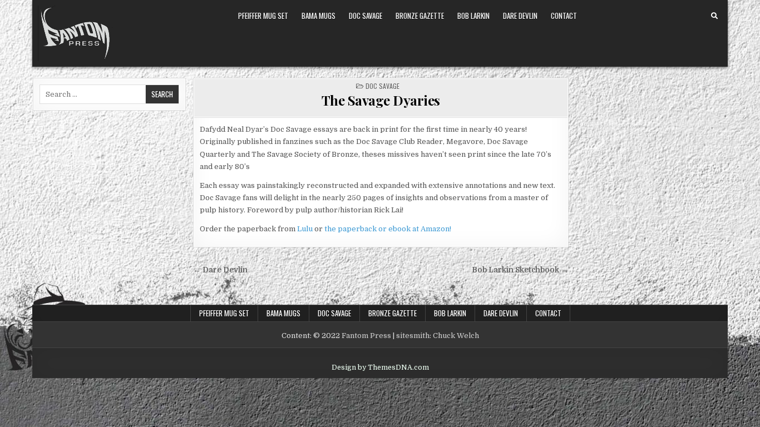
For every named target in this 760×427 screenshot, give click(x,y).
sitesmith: (413, 335)
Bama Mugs (318, 15)
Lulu (305, 229)
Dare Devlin (520, 15)
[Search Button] (714, 16)
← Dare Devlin (220, 270)
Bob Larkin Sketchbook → (520, 270)
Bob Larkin (473, 15)
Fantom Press (366, 335)
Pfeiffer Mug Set (263, 15)
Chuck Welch (456, 335)
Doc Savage (365, 15)
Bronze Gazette (420, 15)
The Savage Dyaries (381, 100)
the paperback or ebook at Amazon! (387, 229)
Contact (564, 15)
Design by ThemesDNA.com (380, 367)
